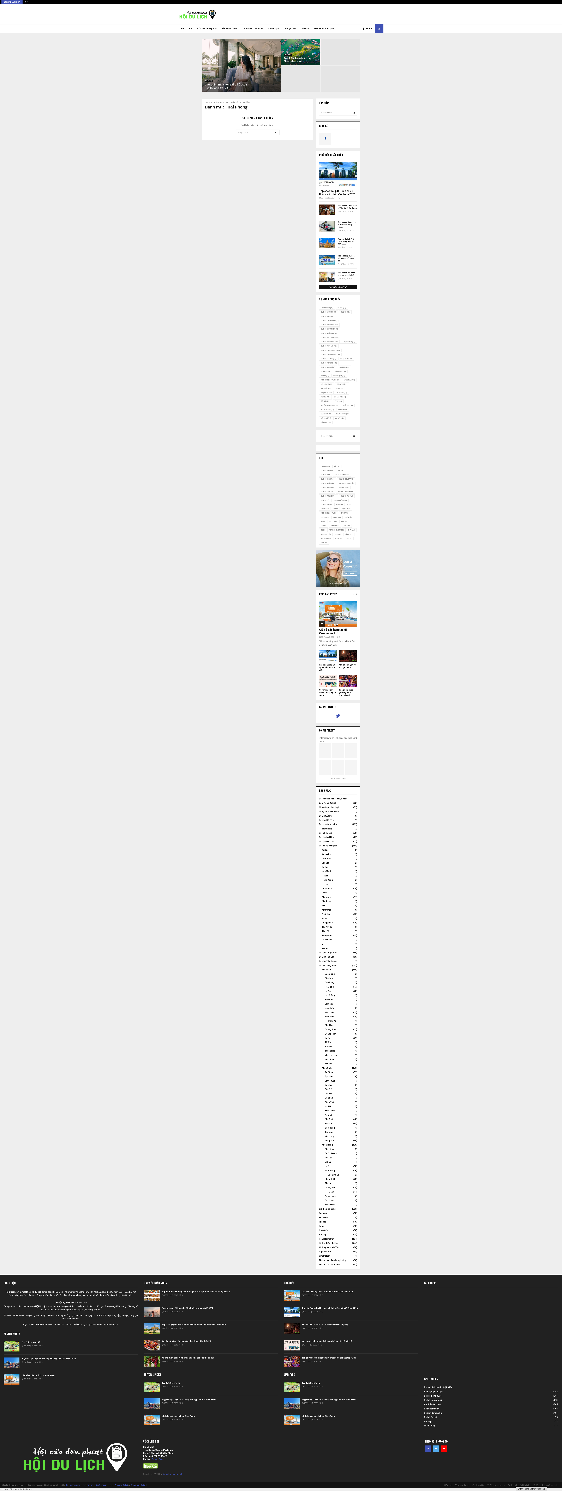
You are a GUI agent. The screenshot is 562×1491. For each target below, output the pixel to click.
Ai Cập (325, 850)
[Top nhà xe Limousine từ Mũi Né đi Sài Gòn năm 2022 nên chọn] (327, 210)
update (342, 409)
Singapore (340, 397)
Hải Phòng (208, 81)
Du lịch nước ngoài (330, 337)
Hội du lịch (339, 376)
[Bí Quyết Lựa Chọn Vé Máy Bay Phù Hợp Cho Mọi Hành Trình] (11, 1362)
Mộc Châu (329, 1012)
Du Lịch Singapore (327, 952)
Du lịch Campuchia (330, 320)
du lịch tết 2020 (329, 363)
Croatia (325, 863)
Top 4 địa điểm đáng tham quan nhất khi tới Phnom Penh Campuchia (194, 1325)
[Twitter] (367, 28)
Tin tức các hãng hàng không (332, 1260)
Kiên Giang (330, 1111)
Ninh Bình (329, 1017)
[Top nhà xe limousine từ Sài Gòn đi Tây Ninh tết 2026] (327, 226)
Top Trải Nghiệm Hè (31, 1342)
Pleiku (328, 1183)
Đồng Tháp (330, 1102)
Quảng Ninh (330, 1034)
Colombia (326, 858)
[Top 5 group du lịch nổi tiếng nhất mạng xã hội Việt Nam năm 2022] (327, 260)
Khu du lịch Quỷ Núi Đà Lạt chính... (348, 666)
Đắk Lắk (328, 1157)
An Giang (329, 1072)
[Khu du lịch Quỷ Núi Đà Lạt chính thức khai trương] (348, 656)
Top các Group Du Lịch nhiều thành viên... (327, 667)
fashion (344, 367)
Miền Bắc (326, 388)
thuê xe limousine (330, 405)
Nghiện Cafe (291, 29)
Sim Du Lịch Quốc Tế (139, 1485)
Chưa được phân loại (329, 807)
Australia (326, 854)
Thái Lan (348, 405)
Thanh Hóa (330, 1051)
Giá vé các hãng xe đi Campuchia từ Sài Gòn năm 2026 (327, 1291)
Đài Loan (326, 418)
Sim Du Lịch (273, 29)
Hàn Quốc (340, 371)
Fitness (322, 1222)
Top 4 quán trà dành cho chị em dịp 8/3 (346, 274)
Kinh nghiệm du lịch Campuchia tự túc (98, 1485)
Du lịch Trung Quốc (330, 354)
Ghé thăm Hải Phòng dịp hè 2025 (226, 84)
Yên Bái (328, 1064)
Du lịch (345, 312)
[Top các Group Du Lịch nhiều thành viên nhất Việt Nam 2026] (338, 174)
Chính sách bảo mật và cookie (531, 1489)
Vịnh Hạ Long (331, 1055)
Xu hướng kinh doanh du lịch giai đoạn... (327, 692)
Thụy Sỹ (325, 931)
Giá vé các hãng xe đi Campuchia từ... (333, 631)
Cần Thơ (329, 1093)
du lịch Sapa (348, 342)
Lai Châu (329, 1004)
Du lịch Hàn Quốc (329, 325)
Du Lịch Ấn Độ (325, 816)
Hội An (331, 1192)
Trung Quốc (327, 409)
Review (325, 397)
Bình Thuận (330, 1081)
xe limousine (342, 414)
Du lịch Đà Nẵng (328, 312)
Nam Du (328, 1115)
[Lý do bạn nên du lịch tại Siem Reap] (11, 1379)
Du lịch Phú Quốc (329, 342)
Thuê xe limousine (72, 1485)
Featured (323, 1217)
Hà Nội (325, 376)
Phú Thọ (329, 1025)
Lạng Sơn (329, 1008)
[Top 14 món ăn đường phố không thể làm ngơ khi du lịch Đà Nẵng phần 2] (152, 1295)
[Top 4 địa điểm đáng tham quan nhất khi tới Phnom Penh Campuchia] (152, 1328)
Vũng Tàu (326, 414)
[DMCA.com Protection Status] (150, 1468)
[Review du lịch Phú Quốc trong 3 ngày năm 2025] (327, 243)
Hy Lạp (325, 884)
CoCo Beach (331, 1153)
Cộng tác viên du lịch (329, 811)
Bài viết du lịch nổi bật (329, 799)
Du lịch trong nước (330, 350)
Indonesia (327, 888)
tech (338, 401)
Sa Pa (327, 1038)
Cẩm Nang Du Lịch (327, 803)
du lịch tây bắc (328, 359)
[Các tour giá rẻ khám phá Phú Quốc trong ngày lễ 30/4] (152, 1312)
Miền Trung (327, 1145)
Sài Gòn (325, 401)
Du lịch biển (327, 316)
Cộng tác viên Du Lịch (173, 1474)
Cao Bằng (329, 982)
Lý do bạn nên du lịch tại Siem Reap (38, 1375)
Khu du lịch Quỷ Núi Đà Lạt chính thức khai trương (325, 1325)
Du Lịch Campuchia (328, 824)
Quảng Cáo (157, 1459)
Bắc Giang (330, 974)
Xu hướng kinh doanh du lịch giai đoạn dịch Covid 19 (327, 1341)
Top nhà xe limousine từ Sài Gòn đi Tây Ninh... (347, 224)
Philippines (327, 923)
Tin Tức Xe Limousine (252, 29)
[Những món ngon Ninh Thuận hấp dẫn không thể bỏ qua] (152, 1361)
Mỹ (323, 905)
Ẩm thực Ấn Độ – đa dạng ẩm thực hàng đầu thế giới (186, 1341)
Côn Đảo (329, 1098)
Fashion (323, 1213)
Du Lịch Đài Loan (327, 841)
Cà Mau (328, 1085)
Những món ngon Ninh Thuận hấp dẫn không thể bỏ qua (188, 1358)
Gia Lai (328, 1162)
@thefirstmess (338, 778)
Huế (327, 1166)
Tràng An (332, 1021)
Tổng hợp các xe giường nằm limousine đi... (346, 692)
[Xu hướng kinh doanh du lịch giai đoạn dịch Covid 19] (328, 681)
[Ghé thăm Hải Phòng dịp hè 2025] (241, 65)
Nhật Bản (326, 393)
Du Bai (325, 867)
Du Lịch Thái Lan (326, 957)
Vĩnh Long (329, 1136)
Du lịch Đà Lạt (325, 833)
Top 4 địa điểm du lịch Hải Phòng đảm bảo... (297, 59)
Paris (324, 918)
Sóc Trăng (330, 1128)
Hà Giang (329, 987)
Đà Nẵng (326, 422)
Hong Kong (327, 880)
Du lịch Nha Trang (330, 329)
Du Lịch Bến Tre (326, 820)
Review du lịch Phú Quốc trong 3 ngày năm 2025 (346, 241)
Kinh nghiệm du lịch (324, 29)
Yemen (325, 948)
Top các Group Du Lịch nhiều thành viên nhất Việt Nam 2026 (337, 192)
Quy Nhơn (329, 1200)
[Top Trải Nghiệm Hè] (11, 1346)
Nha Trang (330, 1170)
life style (349, 380)
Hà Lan (325, 876)
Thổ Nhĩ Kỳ (327, 927)
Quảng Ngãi (330, 1196)
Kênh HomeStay (229, 29)
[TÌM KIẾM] (354, 113)
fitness (325, 371)
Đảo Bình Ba (333, 1175)
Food (321, 1226)
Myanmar (326, 910)
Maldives (326, 901)
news (339, 388)
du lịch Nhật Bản (329, 333)
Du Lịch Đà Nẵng (326, 837)
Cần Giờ (328, 1089)
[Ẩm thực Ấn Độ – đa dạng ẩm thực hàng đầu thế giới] (152, 1345)
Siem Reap (327, 829)
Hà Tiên (328, 1106)
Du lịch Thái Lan (329, 346)
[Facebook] (364, 28)
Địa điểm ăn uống (327, 1209)
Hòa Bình (329, 999)
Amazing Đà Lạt (121, 1485)
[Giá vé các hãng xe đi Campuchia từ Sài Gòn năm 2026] (338, 613)
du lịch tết (346, 359)
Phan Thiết (330, 1179)
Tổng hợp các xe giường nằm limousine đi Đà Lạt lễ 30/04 (329, 1358)
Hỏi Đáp (305, 29)
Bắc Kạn (329, 978)
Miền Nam (327, 1068)
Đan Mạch (326, 871)
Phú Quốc (341, 393)
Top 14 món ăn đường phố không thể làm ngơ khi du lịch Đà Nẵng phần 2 (196, 1291)
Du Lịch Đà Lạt (328, 367)
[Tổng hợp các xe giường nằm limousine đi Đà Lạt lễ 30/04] (348, 681)
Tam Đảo (329, 1046)
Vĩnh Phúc (329, 1059)
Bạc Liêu (329, 1076)
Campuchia (327, 308)
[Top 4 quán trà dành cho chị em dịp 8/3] (327, 277)
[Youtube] (371, 28)
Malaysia (342, 384)
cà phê (341, 308)
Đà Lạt (339, 418)
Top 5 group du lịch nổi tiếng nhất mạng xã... (346, 258)
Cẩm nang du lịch (205, 29)
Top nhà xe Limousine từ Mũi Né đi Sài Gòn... (347, 207)
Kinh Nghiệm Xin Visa (329, 1247)
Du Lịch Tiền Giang (328, 961)
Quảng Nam (330, 1187)
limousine (326, 384)
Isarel (325, 893)
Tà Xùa (328, 1042)
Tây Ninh (329, 1132)
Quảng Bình (330, 1029)
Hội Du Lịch (186, 29)
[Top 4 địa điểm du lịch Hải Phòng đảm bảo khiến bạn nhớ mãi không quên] (340, 52)
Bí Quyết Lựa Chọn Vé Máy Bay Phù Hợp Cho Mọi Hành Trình (49, 1358)
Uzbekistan (327, 940)
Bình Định (329, 1149)
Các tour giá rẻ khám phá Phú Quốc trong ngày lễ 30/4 (187, 1308)
